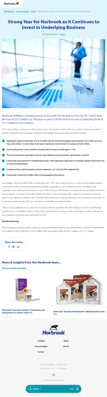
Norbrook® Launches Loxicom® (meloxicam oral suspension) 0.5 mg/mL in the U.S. (23, 311)
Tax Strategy (62, 368)
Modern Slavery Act (47, 368)
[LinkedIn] (18, 247)
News (62, 34)
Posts (33, 11)
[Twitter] (13, 247)
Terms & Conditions (47, 364)
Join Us (66, 346)
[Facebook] (9, 246)
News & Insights (22, 11)
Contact (41, 352)
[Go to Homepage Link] (11, 3)
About (66, 341)
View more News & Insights (14, 268)
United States (9, 11)
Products (41, 341)
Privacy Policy (62, 364)
